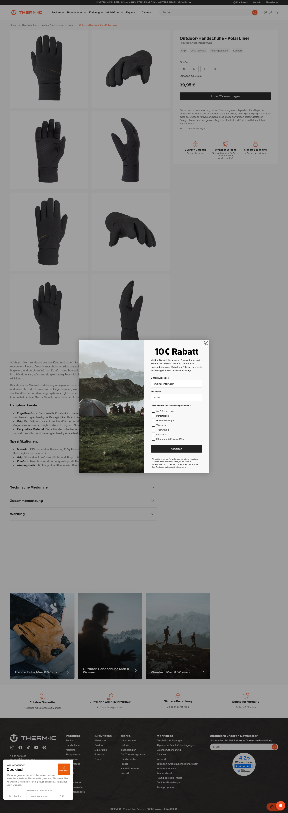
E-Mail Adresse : (160, 377)
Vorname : (156, 391)
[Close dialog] (206, 343)
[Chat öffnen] (280, 805)
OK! (62, 796)
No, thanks (15, 796)
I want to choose (38, 796)
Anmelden (176, 448)
